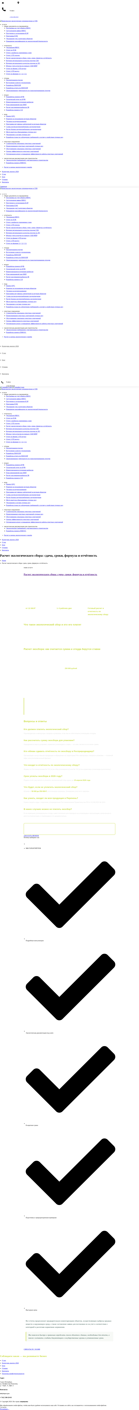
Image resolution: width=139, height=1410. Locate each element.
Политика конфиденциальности (13, 1373)
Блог (3, 1366)
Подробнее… (4, 1409)
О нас (4, 1360)
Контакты (5, 1371)
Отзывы (5, 1368)
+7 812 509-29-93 (14, 17)
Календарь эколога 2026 (10, 1363)
